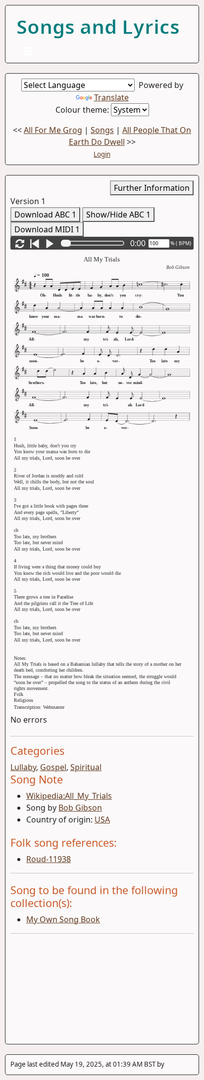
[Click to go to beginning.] (35, 243)
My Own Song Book (63, 919)
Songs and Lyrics (98, 26)
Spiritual (86, 767)
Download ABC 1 (45, 214)
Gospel (53, 767)
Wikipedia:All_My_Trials (69, 795)
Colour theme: (83, 109)
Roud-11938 (48, 859)
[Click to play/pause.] (49, 243)
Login (102, 154)
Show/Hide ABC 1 (118, 214)
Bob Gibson (80, 807)
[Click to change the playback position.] (94, 243)
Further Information (152, 187)
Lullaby (23, 767)
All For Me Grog (53, 130)
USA (102, 819)
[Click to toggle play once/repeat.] (20, 243)
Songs (102, 130)
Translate (111, 97)
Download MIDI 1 (47, 229)
